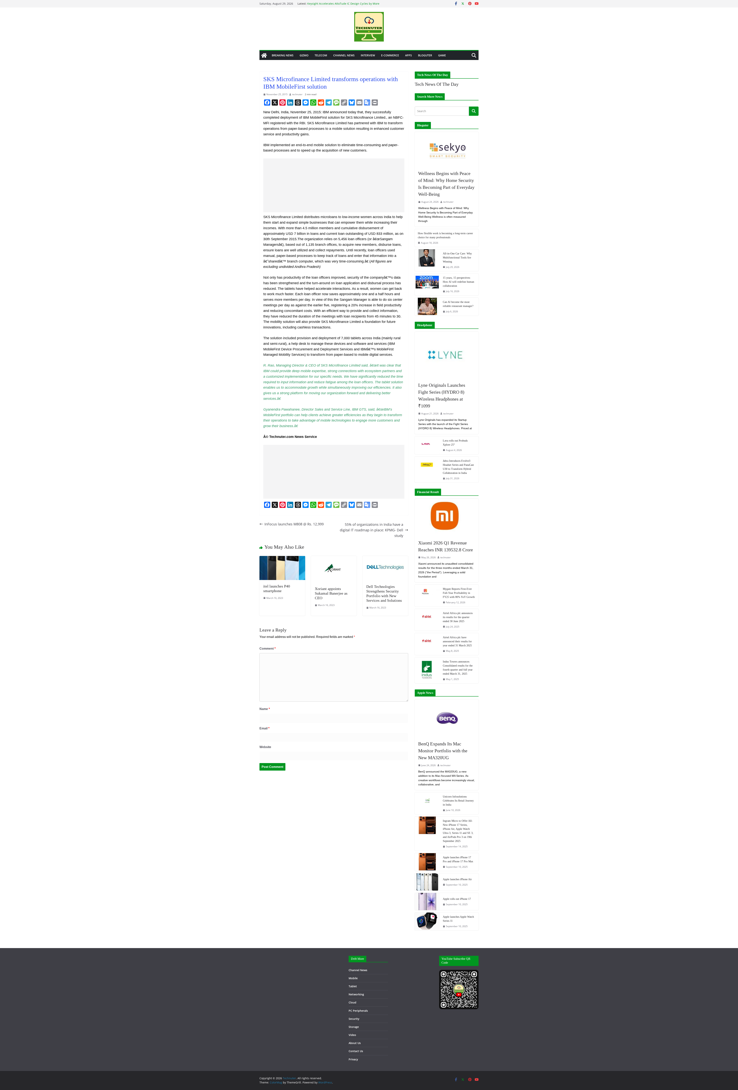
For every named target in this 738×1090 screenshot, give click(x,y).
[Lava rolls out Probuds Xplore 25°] (427, 445)
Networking (356, 994)
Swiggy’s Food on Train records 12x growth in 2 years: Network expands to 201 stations (341, 5)
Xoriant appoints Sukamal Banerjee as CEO (331, 593)
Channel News (344, 55)
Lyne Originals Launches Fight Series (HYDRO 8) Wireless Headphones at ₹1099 (441, 395)
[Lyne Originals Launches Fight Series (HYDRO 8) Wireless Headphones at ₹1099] (447, 355)
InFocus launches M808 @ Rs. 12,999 (294, 524)
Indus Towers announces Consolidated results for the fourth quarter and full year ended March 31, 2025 (458, 667)
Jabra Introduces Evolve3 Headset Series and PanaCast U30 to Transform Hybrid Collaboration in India (458, 466)
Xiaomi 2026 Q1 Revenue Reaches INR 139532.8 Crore (445, 546)
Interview (368, 55)
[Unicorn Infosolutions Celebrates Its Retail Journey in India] (427, 803)
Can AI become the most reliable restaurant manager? (458, 304)
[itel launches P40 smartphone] (282, 558)
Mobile (353, 978)
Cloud (352, 1002)
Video (352, 1035)
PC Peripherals (358, 1010)
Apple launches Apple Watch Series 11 (458, 918)
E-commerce (390, 55)
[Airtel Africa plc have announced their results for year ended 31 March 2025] (427, 644)
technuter (297, 94)
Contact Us (356, 1051)
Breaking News (282, 55)
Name (264, 709)
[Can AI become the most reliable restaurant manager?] (427, 307)
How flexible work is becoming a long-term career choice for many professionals (445, 235)
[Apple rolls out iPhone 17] (427, 901)
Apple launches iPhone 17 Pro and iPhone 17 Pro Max (458, 859)
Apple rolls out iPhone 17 (457, 899)
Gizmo (304, 55)
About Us (355, 1043)
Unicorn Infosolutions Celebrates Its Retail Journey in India (458, 800)
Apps (408, 55)
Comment (267, 648)
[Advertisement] (333, 185)
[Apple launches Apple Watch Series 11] (427, 921)
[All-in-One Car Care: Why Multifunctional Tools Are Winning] (427, 260)
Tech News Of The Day (437, 84)
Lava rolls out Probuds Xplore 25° (455, 442)
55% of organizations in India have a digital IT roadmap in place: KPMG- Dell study (371, 530)
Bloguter (425, 55)
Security (354, 1019)
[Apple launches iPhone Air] (427, 882)
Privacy (353, 1059)
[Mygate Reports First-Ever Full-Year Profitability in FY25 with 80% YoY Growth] (427, 596)
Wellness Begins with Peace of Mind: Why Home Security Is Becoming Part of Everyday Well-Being (446, 184)
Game (442, 55)
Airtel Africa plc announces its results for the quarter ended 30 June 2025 (458, 617)
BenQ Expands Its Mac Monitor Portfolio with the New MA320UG (442, 750)
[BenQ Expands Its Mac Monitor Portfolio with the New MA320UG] (447, 718)
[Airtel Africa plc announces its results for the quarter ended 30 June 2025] (427, 620)
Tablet (353, 986)
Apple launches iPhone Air (457, 879)
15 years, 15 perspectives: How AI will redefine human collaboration (458, 281)
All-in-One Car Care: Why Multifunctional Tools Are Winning (457, 257)
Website (265, 747)
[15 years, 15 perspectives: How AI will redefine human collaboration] (427, 284)
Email (264, 728)
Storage (354, 1027)
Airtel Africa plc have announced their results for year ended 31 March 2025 (457, 641)
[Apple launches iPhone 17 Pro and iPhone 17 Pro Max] (427, 862)
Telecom (321, 55)
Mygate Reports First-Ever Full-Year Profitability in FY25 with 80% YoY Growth (459, 593)
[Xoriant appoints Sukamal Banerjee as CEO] (334, 558)
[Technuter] (264, 55)
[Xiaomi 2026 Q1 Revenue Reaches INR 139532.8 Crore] (447, 517)
